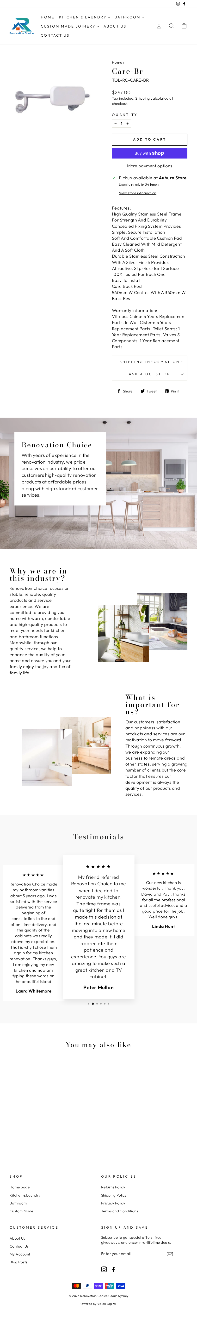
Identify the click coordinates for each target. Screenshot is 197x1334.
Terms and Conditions (119, 1211)
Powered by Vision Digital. (99, 1304)
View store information (137, 193)
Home (117, 62)
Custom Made (21, 1211)
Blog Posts (18, 1262)
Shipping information (150, 362)
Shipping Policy (114, 1195)
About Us (17, 1238)
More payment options (149, 166)
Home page (20, 1187)
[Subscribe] (170, 1254)
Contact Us (19, 1246)
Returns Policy (113, 1187)
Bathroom (18, 1203)
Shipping (142, 98)
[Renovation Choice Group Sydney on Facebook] (113, 1269)
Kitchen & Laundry (25, 1195)
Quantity (125, 115)
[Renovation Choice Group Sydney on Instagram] (104, 1269)
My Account (20, 1254)
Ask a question (150, 374)
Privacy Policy (113, 1203)
